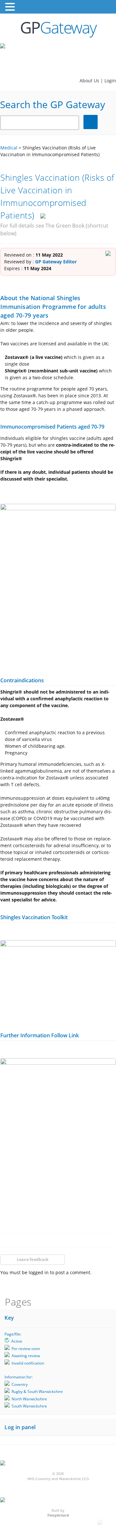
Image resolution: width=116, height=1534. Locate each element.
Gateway (58, 27)
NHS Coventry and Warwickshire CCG (58, 1478)
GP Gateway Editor (56, 262)
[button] (11, 7)
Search (91, 122)
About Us (90, 80)
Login (110, 80)
